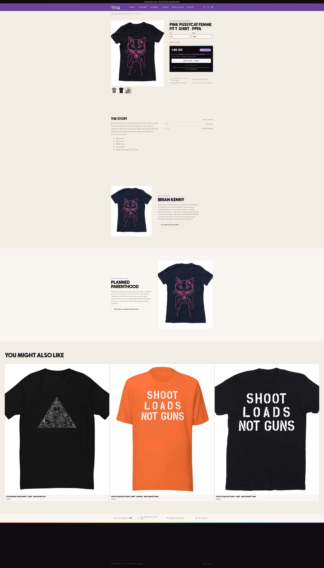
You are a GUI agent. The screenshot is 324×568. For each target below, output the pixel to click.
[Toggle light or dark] (204, 7)
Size (171, 33)
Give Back (165, 7)
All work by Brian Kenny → (170, 224)
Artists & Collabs (178, 7)
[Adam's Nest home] (115, 7)
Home (112, 14)
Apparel (132, 7)
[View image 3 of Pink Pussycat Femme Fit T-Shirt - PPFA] (128, 90)
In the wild (148, 556)
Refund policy (194, 69)
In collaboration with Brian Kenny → (181, 21)
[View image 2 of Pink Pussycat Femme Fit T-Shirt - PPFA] (121, 90)
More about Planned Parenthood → (127, 309)
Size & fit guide (175, 42)
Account (195, 553)
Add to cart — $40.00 (191, 61)
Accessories (154, 7)
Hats (146, 550)
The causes (172, 547)
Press (170, 553)
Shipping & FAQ (197, 541)
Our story (171, 541)
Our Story (190, 7)
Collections (143, 7)
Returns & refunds (198, 544)
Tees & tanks (148, 547)
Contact (195, 550)
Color (193, 33)
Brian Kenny (118, 14)
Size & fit (195, 547)
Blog (170, 550)
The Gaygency (140, 563)
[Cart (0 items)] (212, 7)
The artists (172, 544)
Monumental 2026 (150, 544)
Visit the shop (172, 556)
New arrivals (148, 541)
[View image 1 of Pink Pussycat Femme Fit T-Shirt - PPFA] (114, 90)
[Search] (208, 7)
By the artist (148, 553)
